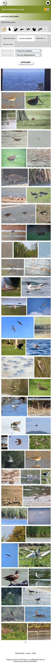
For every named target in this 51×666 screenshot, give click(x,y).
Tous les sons (8, 44)
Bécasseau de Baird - (10, 94)
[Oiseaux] (10, 29)
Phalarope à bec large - (11, 189)
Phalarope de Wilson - (10, 132)
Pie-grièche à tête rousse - (12, 528)
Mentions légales (20, 653)
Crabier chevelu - (25, 545)
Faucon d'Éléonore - (9, 545)
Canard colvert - (8, 570)
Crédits (34, 653)
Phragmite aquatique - (22, 244)
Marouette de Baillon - (10, 170)
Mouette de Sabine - (29, 279)
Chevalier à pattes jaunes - (12, 227)
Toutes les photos (9, 38)
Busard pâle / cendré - (42, 207)
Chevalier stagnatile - (10, 399)
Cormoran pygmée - (33, 419)
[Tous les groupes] (4, 29)
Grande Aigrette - (8, 509)
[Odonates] (40, 29)
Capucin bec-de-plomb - (39, 437)
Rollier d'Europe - (8, 625)
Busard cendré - (15, 437)
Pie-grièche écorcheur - (11, 589)
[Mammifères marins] (22, 29)
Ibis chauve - (32, 189)
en (47, 9)
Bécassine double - (33, 94)
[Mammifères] (16, 29)
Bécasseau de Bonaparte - (38, 151)
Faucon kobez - (8, 318)
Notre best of (40, 38)
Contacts (28, 653)
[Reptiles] (28, 29)
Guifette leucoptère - (9, 453)
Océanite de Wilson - (34, 341)
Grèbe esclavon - (32, 608)
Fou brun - (5, 70)
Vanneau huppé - (45, 472)
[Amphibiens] (34, 29)
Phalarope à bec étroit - (34, 261)
